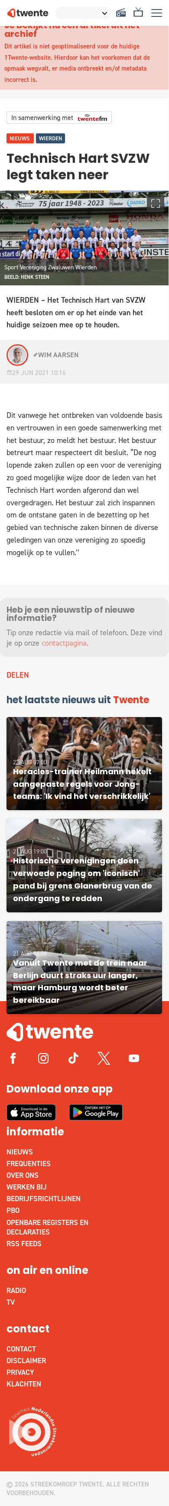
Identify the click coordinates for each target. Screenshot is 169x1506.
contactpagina (64, 643)
